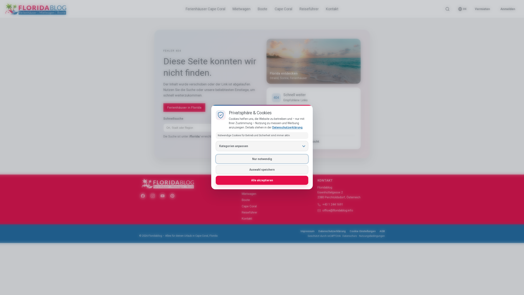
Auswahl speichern (262, 169)
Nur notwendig (262, 159)
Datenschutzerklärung (287, 127)
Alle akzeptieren (262, 180)
